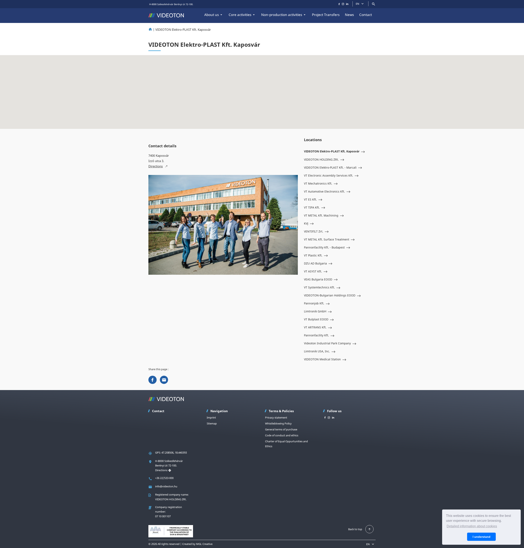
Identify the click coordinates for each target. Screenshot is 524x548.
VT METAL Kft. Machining (321, 215)
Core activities (240, 14)
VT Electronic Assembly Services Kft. (328, 175)
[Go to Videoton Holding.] (150, 29)
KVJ (306, 223)
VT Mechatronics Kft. (318, 183)
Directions (161, 470)
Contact (365, 14)
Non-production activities (281, 14)
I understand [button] (481, 536)
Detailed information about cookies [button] (472, 526)
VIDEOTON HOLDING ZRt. (321, 159)
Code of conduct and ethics (281, 435)
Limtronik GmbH (315, 311)
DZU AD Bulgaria (315, 263)
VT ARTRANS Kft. (315, 327)
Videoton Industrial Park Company (327, 343)
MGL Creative (204, 544)
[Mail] (164, 379)
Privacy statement (276, 417)
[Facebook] (152, 379)
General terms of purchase (281, 429)
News (349, 14)
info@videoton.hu (166, 486)
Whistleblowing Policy (278, 423)
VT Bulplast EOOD (316, 319)
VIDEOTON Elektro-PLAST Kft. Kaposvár (331, 151)
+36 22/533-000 (164, 478)
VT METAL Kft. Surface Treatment (326, 239)
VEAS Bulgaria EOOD (318, 279)
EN (357, 4)
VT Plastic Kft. (313, 255)
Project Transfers (326, 14)
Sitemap (212, 423)
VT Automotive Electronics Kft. (324, 191)
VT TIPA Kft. (312, 207)
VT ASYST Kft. (313, 271)
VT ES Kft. (310, 199)
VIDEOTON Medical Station (322, 359)
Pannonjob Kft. (314, 303)
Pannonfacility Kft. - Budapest (324, 247)
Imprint (211, 417)
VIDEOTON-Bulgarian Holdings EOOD (329, 295)
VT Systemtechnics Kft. (319, 287)
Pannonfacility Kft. (316, 335)
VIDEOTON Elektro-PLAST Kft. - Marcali (330, 167)
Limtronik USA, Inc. (317, 351)
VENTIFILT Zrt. (313, 231)
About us (211, 14)
